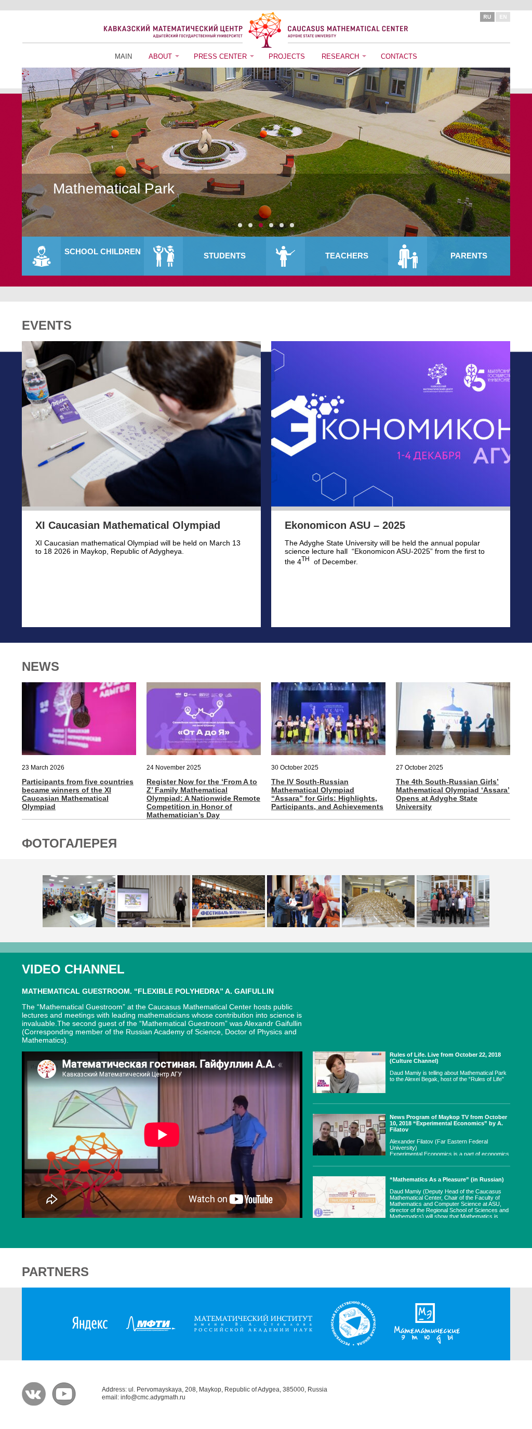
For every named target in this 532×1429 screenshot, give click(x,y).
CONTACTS (399, 56)
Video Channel (73, 969)
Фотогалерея (69, 843)
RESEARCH (340, 56)
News (40, 666)
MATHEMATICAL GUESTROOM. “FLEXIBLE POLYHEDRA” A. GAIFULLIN (148, 991)
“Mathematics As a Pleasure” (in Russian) (447, 1179)
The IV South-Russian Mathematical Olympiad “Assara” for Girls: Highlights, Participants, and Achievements (327, 794)
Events (47, 325)
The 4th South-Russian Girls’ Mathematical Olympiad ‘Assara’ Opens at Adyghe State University (453, 794)
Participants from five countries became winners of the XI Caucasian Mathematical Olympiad (78, 794)
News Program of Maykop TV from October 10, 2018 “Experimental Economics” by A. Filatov (448, 1123)
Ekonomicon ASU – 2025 (345, 525)
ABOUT (160, 56)
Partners (55, 1272)
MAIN (123, 56)
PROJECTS (287, 56)
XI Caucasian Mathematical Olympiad (127, 525)
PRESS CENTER (220, 56)
